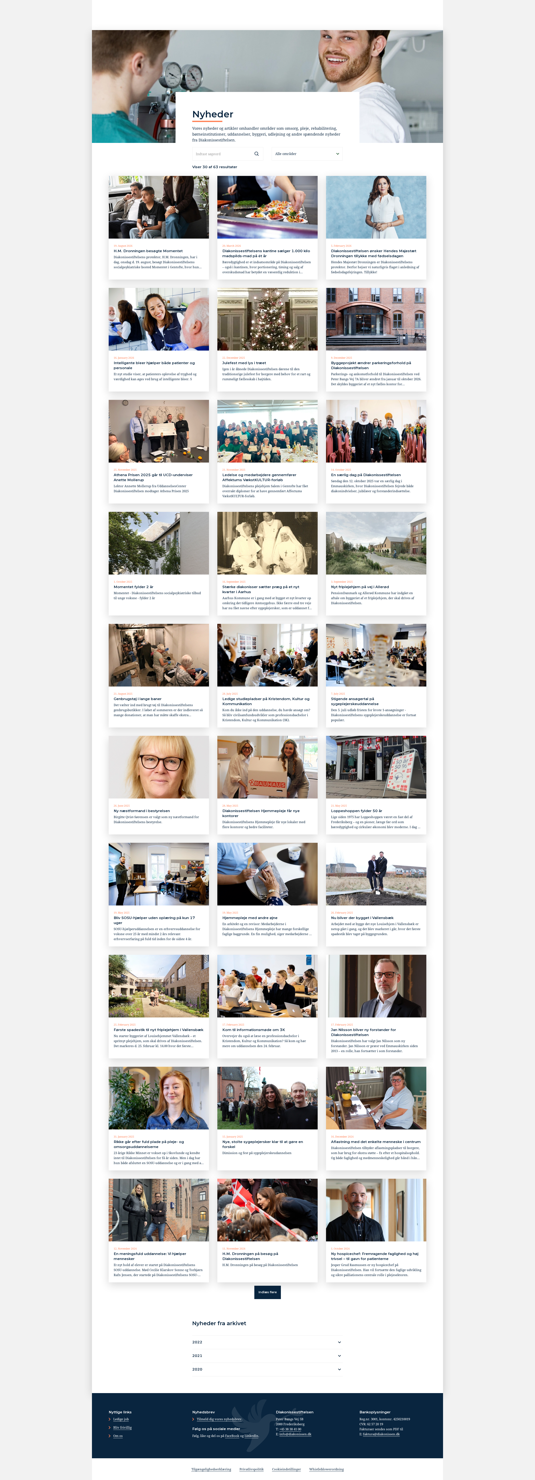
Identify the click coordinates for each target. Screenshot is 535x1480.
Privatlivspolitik (251, 1469)
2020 (197, 1369)
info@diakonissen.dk (295, 1434)
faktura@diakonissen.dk (381, 1434)
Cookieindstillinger (286, 1469)
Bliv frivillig (122, 1427)
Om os (118, 1436)
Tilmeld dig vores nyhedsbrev (219, 1419)
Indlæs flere (268, 1292)
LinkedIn (251, 1436)
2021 (197, 1356)
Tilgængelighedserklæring (211, 1469)
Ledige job (121, 1419)
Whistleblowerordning (326, 1469)
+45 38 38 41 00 (290, 1429)
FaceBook (232, 1436)
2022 (197, 1342)
